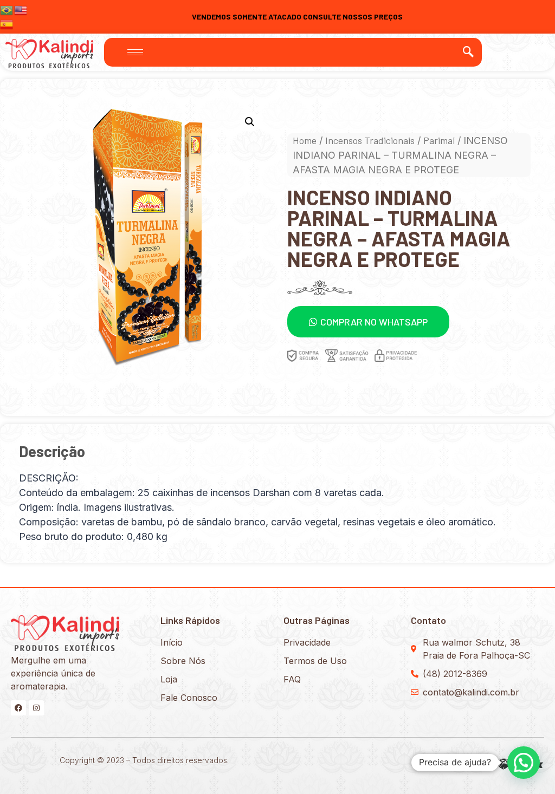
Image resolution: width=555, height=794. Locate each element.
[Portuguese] (7, 9)
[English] (21, 9)
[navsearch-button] (468, 52)
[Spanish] (7, 23)
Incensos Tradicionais (370, 140)
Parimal (439, 140)
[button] (368, 321)
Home (305, 140)
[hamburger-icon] (135, 52)
